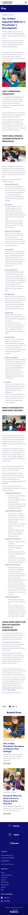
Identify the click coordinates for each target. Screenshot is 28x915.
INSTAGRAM (7, 901)
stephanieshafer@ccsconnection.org (12, 688)
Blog (2, 889)
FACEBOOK (7, 897)
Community (4, 877)
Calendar (3, 880)
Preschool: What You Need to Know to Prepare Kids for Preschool (12, 799)
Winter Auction (5, 884)
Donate (15, 843)
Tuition (3, 872)
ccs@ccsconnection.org (7, 864)
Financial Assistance (6, 875)
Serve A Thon (4, 882)
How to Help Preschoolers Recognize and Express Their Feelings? (13, 747)
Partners (3, 887)
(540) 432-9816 (11, 690)
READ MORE (7, 763)
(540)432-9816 (5, 861)
